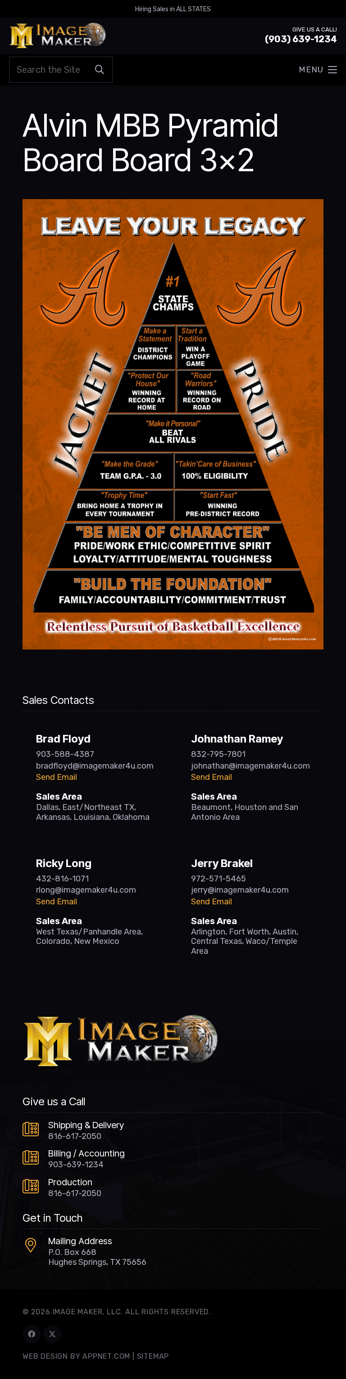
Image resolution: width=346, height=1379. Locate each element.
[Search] (99, 69)
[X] (52, 1334)
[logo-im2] (57, 35)
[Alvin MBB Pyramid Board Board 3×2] (173, 205)
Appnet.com (106, 1356)
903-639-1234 (76, 1165)
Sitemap (153, 1356)
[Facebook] (32, 1334)
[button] (317, 69)
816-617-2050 (74, 1136)
